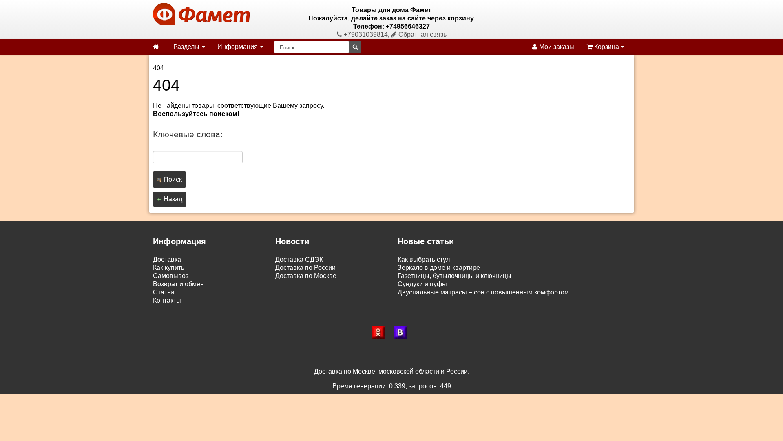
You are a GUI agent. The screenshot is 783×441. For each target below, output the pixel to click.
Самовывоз (170, 275)
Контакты (167, 300)
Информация (238, 46)
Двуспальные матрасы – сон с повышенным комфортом (483, 292)
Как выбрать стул (424, 259)
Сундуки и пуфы (422, 284)
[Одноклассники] (380, 332)
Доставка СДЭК (299, 259)
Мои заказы (555, 46)
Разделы (187, 46)
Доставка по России (305, 267)
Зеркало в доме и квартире (439, 267)
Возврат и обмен (178, 284)
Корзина (607, 46)
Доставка (167, 259)
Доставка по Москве (305, 275)
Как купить (168, 267)
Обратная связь (422, 34)
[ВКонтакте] (402, 332)
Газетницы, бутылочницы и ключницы (454, 275)
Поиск (172, 179)
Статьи (163, 292)
